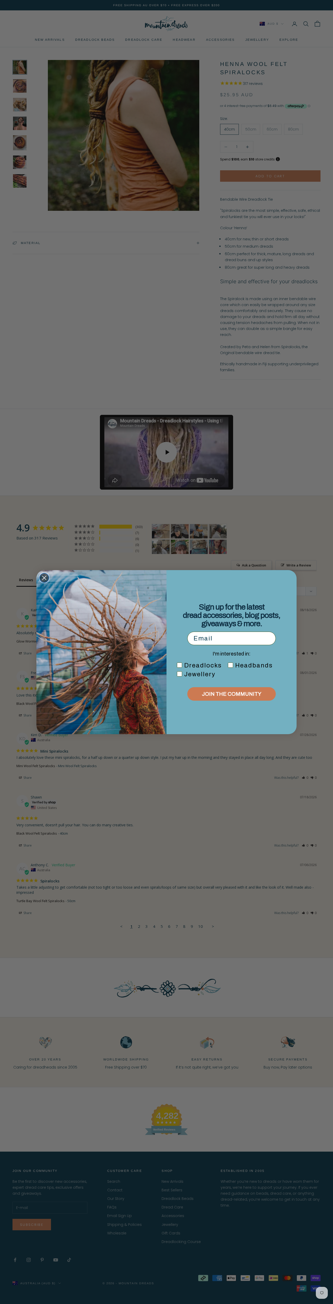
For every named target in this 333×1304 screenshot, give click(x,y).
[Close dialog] (44, 578)
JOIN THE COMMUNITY (231, 694)
